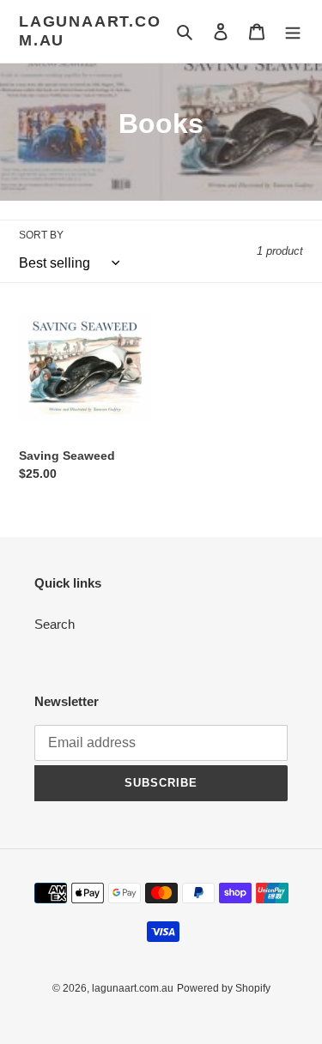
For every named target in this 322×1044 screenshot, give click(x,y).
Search (54, 624)
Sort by (41, 235)
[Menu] (293, 31)
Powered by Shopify (223, 988)
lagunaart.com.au (90, 31)
